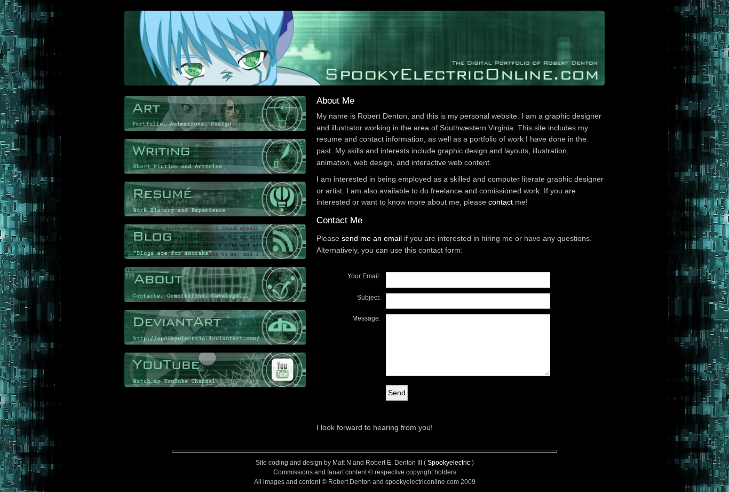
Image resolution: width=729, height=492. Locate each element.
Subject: (369, 297)
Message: (366, 318)
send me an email (372, 238)
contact (500, 202)
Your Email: (364, 276)
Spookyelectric (448, 462)
